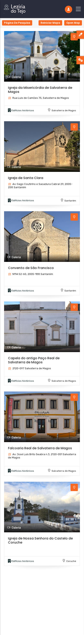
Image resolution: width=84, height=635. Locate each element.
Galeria (16, 77)
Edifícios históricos (22, 110)
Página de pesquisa (17, 22)
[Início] (15, 8)
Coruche (71, 561)
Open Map (73, 22)
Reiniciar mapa (50, 22)
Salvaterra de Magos (64, 110)
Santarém (70, 200)
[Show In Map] (74, 36)
